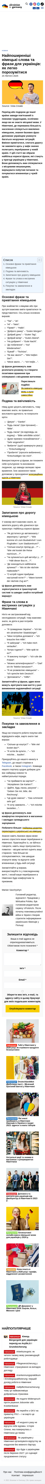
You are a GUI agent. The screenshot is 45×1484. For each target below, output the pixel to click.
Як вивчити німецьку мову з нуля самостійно (31, 391)
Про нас (7, 1472)
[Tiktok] (42, 4)
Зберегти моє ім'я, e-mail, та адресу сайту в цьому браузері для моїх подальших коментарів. (22, 998)
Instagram (27, 766)
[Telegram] (38, 4)
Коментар (22, 950)
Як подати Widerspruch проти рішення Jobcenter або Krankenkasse (22, 1402)
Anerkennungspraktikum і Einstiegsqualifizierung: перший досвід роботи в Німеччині (22, 1378)
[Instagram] (34, 4)
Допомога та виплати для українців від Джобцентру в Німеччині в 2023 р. (21, 1197)
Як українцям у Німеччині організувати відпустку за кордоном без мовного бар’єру (22, 1441)
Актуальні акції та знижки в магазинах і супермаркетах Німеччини (19, 1159)
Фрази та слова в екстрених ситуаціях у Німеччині (20, 280)
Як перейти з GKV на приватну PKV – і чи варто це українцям (21, 1414)
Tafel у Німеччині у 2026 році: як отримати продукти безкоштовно (22, 1047)
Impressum (28, 1475)
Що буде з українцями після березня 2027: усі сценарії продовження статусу (21, 1453)
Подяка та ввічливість (17, 271)
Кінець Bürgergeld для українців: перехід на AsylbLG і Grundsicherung (23, 1341)
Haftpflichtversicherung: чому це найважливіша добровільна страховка (22, 1390)
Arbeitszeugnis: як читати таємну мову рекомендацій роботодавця (21, 1355)
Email (22, 980)
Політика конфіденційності (28, 1472)
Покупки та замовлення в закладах (19, 288)
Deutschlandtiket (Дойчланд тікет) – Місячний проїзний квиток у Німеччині (20, 1084)
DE (38, 8)
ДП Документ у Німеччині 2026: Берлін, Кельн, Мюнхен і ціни (21, 1308)
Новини (5, 50)
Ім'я (22, 968)
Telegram (6, 762)
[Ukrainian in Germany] (12, 6)
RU (34, 8)
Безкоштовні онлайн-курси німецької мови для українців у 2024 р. (21, 1235)
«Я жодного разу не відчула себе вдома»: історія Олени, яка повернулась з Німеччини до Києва (20, 1427)
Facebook (7, 766)
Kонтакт (16, 1475)
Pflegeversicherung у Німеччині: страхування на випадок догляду (22, 1367)
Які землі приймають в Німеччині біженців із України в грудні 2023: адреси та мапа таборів (20, 1121)
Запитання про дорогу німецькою (23, 275)
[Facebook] (30, 4)
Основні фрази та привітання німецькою (21, 266)
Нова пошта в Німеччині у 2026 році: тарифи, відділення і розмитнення (21, 1271)
